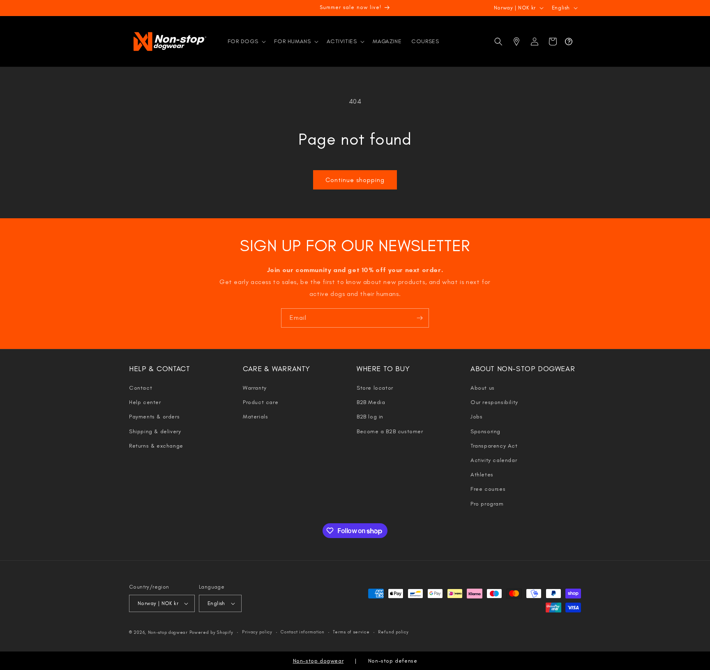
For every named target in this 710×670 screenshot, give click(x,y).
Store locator (375, 387)
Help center (145, 402)
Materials (255, 416)
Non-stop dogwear (168, 632)
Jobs (476, 416)
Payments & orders (154, 416)
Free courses (487, 488)
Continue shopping (355, 180)
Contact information (302, 632)
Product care (260, 402)
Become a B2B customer (390, 431)
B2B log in (370, 416)
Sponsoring (485, 431)
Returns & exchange (156, 445)
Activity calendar (493, 460)
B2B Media (371, 402)
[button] (246, 41)
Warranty (255, 387)
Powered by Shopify (211, 632)
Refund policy (393, 632)
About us (482, 387)
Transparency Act (494, 445)
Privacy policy (257, 632)
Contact (140, 387)
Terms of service (351, 632)
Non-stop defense (392, 660)
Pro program (487, 503)
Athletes (481, 474)
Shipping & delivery (155, 431)
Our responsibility (494, 402)
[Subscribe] (419, 318)
